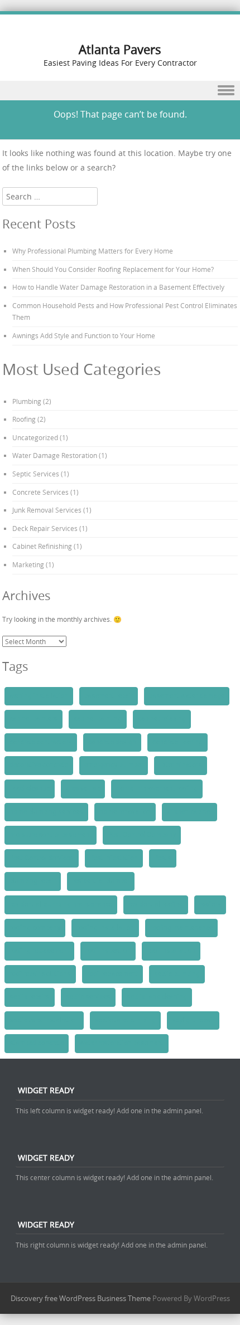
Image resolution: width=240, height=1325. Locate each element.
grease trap (83, 788)
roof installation (171, 950)
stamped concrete (36, 1043)
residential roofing (155, 904)
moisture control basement (50, 835)
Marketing (28, 564)
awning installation (38, 696)
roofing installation (105, 928)
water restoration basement (122, 1043)
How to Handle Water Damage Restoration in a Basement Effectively (118, 286)
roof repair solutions (40, 974)
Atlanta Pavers (120, 49)
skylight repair (193, 1020)
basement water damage (186, 696)
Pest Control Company (142, 835)
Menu (120, 90)
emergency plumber (113, 765)
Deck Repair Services (45, 528)
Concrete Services (40, 492)
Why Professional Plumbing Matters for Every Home (92, 250)
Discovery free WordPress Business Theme (81, 1298)
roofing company (34, 928)
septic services (88, 997)
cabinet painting (98, 719)
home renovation (125, 812)
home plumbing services (46, 812)
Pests (162, 858)
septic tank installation (44, 1020)
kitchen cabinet (189, 812)
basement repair (108, 696)
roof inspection (108, 950)
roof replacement (112, 974)
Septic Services (35, 473)
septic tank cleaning (157, 997)
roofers (210, 904)
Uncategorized (35, 437)
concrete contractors (40, 742)
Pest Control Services (41, 858)
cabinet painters (33, 719)
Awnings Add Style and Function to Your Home (83, 335)
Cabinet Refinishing (42, 546)
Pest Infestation (114, 858)
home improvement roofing (157, 788)
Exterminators (180, 765)
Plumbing (26, 401)
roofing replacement (39, 950)
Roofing (24, 419)
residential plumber (100, 881)
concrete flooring (177, 742)
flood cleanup (29, 788)
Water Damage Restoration (54, 455)
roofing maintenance (181, 928)
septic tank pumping (125, 1020)
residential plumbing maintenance (60, 904)
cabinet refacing (162, 719)
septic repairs (29, 997)
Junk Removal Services (46, 509)
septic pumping (177, 974)
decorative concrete (38, 765)
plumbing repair (32, 881)
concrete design (112, 742)
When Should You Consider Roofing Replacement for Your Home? (113, 269)
